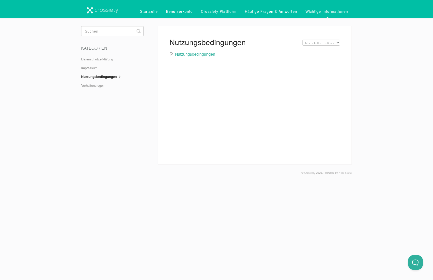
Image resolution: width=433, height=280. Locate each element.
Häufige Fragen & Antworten (271, 11)
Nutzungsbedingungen (99, 76)
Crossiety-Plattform (219, 11)
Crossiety (309, 172)
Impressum (89, 67)
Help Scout (345, 172)
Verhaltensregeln (93, 85)
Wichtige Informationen (326, 11)
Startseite (149, 11)
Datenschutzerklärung (97, 59)
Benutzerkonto (179, 11)
